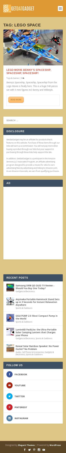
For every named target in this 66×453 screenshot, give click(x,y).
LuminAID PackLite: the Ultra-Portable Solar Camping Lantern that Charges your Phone (36, 332)
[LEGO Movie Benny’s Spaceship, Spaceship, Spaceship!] (33, 47)
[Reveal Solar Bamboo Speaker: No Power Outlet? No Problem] (10, 348)
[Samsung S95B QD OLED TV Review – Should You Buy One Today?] (10, 287)
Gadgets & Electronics (25, 291)
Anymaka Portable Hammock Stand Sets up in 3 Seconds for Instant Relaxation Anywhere (37, 302)
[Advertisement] (33, 223)
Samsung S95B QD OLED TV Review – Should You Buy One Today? (35, 287)
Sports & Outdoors (24, 308)
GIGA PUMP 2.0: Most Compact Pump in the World (37, 317)
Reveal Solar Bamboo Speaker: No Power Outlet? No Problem (37, 347)
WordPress (55, 445)
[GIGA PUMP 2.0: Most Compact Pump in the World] (10, 318)
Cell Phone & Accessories (33, 352)
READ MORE (16, 99)
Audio (18, 352)
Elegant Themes (26, 445)
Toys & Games (12, 78)
